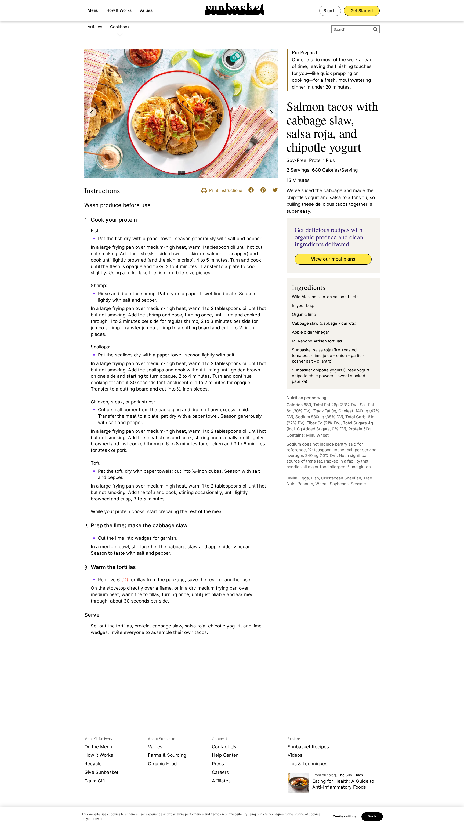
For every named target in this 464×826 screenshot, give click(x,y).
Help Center (225, 755)
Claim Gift (94, 781)
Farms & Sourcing (167, 755)
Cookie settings (344, 816)
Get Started (362, 10)
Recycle (93, 763)
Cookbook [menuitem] (119, 26)
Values (146, 10)
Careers (220, 772)
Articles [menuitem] (95, 26)
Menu (93, 10)
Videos (295, 755)
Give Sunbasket (101, 772)
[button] (91, 112)
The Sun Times (350, 775)
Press (218, 763)
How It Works (119, 10)
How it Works (98, 755)
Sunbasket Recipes (308, 746)
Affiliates (221, 781)
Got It (372, 816)
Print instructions (225, 190)
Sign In (330, 10)
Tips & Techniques (307, 763)
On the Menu (98, 746)
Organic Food (162, 763)
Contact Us (224, 746)
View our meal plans (333, 259)
